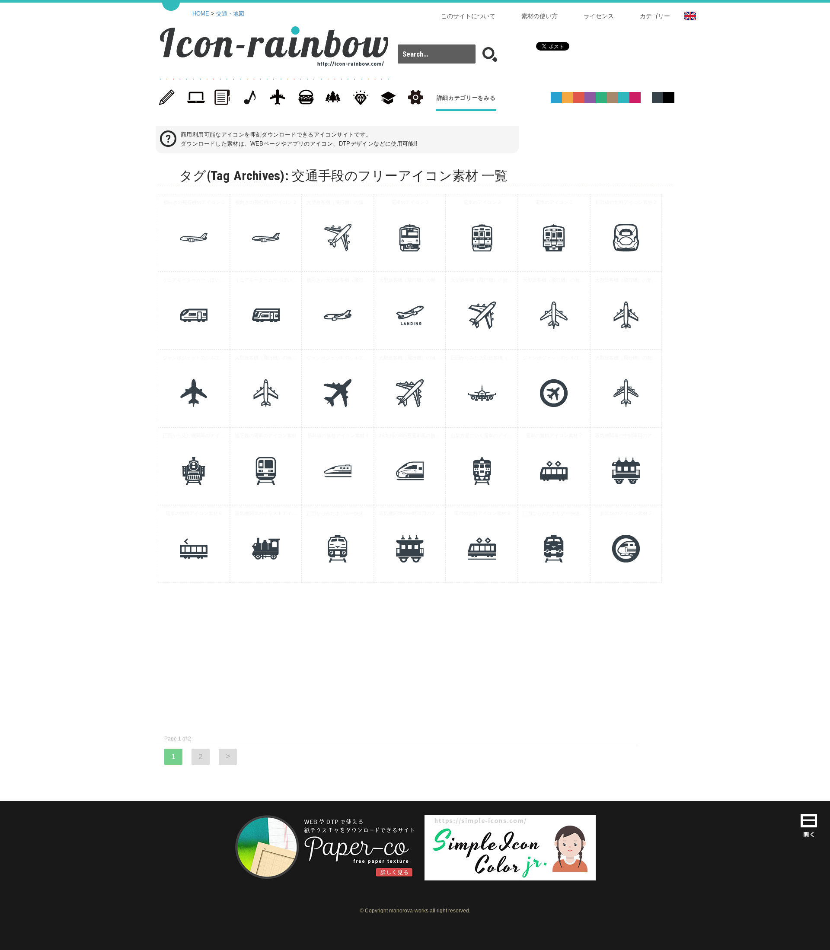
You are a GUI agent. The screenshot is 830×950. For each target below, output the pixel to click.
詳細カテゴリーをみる (466, 98)
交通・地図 (230, 14)
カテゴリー (655, 16)
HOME (200, 14)
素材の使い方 (539, 16)
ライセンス (599, 16)
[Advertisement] (709, 323)
